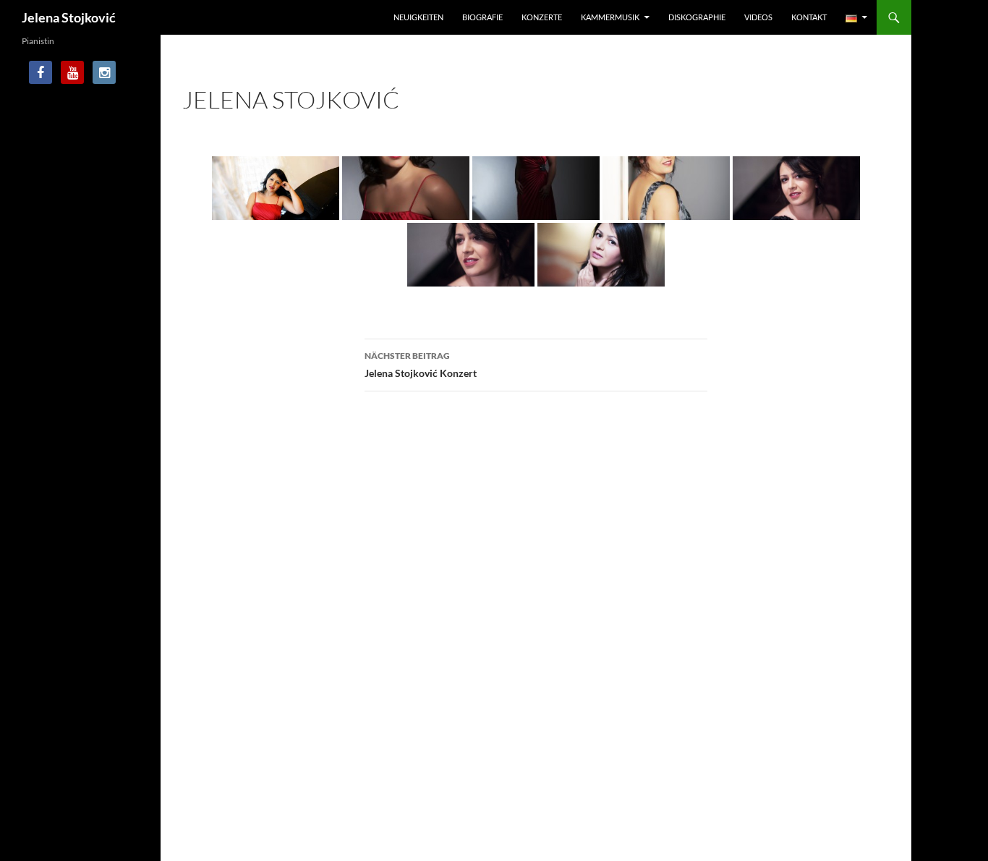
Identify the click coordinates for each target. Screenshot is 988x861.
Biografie (482, 17)
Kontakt (809, 17)
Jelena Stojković (69, 17)
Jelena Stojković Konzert (421, 364)
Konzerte (541, 17)
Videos (758, 17)
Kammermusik (610, 17)
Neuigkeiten (418, 17)
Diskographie (696, 17)
